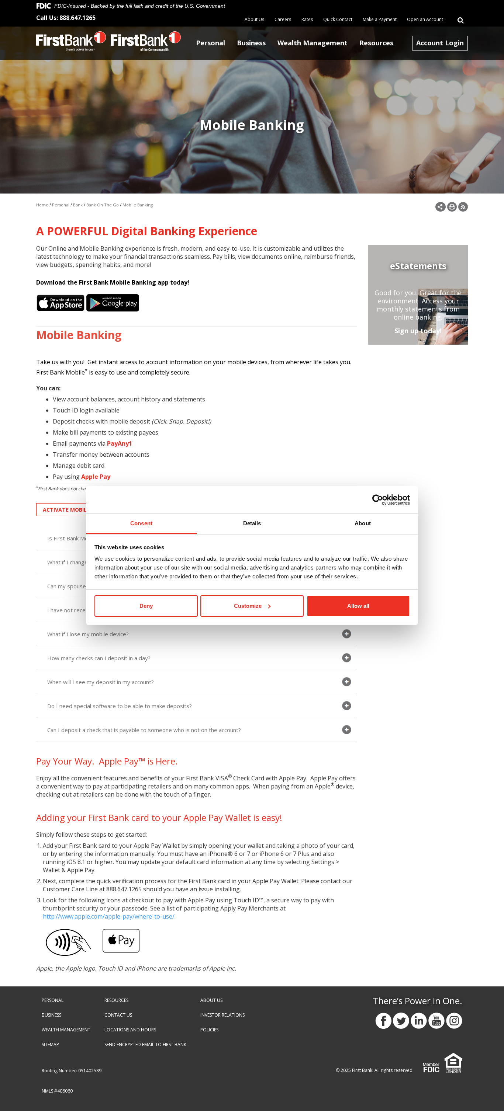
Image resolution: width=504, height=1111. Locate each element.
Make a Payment (380, 19)
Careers (283, 19)
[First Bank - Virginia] (71, 40)
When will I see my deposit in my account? (100, 682)
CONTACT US (118, 1015)
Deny (146, 606)
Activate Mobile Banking (79, 509)
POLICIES (209, 1030)
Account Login (440, 42)
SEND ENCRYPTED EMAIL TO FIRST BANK (145, 1044)
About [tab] (363, 523)
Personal (210, 42)
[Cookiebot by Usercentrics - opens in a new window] (377, 499)
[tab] (196, 634)
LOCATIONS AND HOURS (130, 1030)
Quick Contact (337, 19)
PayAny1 (119, 443)
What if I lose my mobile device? (88, 634)
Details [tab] (252, 523)
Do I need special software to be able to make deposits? (119, 706)
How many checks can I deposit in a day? (99, 658)
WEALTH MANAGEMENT (66, 1030)
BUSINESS (51, 1015)
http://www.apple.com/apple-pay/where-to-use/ (109, 916)
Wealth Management (312, 42)
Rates (307, 19)
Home (42, 205)
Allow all (358, 606)
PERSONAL (52, 1000)
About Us (254, 19)
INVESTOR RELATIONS (222, 1015)
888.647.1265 (77, 18)
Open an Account (425, 19)
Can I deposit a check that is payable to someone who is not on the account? (144, 730)
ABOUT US (211, 1000)
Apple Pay (95, 477)
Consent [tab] (141, 523)
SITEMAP (50, 1044)
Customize (248, 606)
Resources (376, 42)
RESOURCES (116, 1000)
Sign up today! (418, 331)
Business (251, 42)
